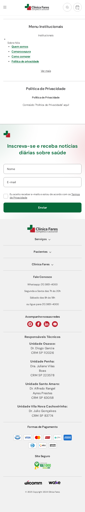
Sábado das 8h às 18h (42, 297)
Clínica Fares (41, 264)
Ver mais (46, 71)
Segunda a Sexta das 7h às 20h (42, 291)
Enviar (42, 207)
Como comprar (21, 56)
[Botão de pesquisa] (67, 7)
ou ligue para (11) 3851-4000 (42, 304)
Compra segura (21, 51)
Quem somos (20, 46)
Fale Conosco (42, 277)
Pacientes (40, 252)
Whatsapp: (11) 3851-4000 (42, 284)
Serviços (41, 239)
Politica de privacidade (25, 61)
